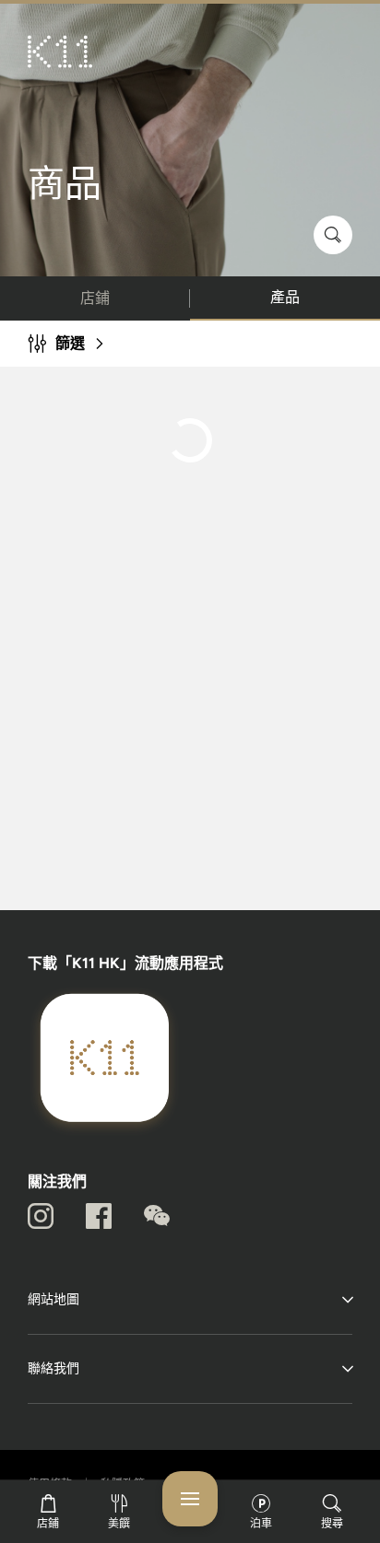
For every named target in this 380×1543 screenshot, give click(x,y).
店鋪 (95, 298)
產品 (285, 297)
